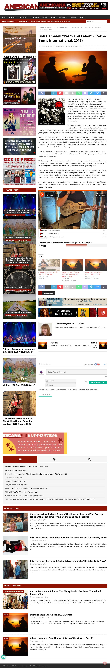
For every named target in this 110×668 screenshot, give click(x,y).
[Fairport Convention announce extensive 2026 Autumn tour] (19, 206)
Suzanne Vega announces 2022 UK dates (51, 614)
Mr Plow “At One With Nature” (19, 237)
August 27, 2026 (16, 215)
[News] (15, 622)
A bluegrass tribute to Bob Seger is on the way (47, 273)
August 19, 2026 (37, 564)
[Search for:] (96, 21)
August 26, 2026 (37, 520)
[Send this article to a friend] (66, 93)
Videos (44, 17)
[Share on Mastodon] (85, 93)
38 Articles (80, 324)
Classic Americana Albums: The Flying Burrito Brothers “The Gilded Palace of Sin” (65, 592)
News (3, 17)
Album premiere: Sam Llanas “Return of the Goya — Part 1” (61, 638)
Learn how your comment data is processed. (83, 390)
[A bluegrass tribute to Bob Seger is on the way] (49, 265)
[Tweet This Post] (48, 93)
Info (81, 17)
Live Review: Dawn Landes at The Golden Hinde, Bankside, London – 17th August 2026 (18, 260)
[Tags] (54, 459)
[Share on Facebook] (41, 93)
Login (105, 364)
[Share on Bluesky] (97, 93)
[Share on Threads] (104, 93)
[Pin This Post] (60, 93)
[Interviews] (15, 522)
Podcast (73, 17)
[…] (44, 528)
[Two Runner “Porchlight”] (19, 281)
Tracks (52, 17)
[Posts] (20, 459)
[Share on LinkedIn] (54, 93)
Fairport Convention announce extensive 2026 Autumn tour (19, 211)
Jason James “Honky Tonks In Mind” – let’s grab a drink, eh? (26, 488)
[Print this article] (73, 93)
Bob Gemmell (48, 293)
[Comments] (89, 459)
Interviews (35, 17)
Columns (62, 17)
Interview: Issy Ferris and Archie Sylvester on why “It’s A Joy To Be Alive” (68, 560)
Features (23, 17)
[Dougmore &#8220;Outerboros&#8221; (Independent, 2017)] (96, 265)
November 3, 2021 (38, 597)
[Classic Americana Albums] (15, 599)
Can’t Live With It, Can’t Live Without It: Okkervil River (24, 495)
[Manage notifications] (105, 663)
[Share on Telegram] (91, 93)
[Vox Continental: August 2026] (19, 306)
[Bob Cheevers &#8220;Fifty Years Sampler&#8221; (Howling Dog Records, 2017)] (72, 265)
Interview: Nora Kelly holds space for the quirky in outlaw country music (68, 537)
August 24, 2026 (37, 541)
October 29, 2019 (46, 47)
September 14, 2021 (38, 618)
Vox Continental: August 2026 (18, 312)
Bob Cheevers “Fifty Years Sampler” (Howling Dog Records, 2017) (71, 274)
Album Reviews (73, 47)
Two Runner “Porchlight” (16, 287)
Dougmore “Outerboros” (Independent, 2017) (94, 273)
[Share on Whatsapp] (79, 93)
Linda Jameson (59, 47)
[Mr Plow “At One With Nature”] (19, 231)
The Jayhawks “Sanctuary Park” (16, 485)
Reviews (12, 17)
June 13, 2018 (36, 641)
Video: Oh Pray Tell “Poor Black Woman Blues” (21, 492)
